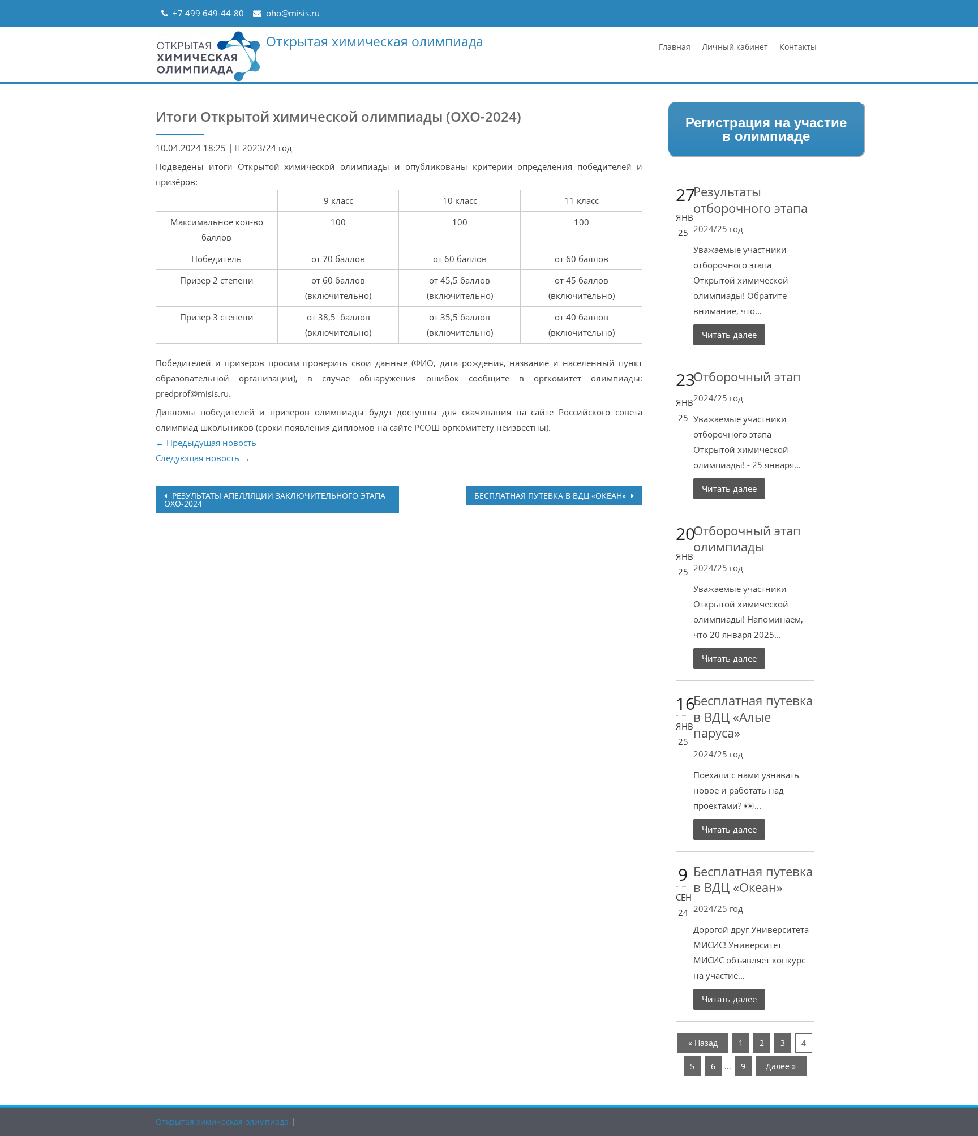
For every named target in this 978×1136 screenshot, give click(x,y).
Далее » (781, 1066)
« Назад (703, 1043)
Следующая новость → (203, 458)
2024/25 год (718, 228)
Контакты (798, 46)
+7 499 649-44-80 (208, 13)
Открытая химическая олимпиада (374, 41)
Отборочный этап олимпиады (747, 538)
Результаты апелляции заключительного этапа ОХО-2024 (274, 499)
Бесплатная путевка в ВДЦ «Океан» (551, 495)
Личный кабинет (735, 46)
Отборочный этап (747, 376)
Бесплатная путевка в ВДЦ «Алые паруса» (753, 716)
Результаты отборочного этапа (750, 199)
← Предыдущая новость (206, 442)
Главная (674, 46)
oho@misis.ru (293, 13)
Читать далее (729, 334)
